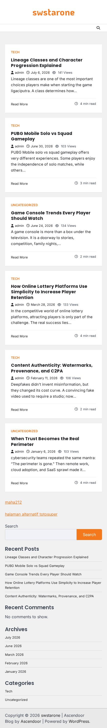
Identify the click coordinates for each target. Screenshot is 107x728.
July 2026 (12, 637)
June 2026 (13, 646)
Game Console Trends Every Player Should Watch (51, 215)
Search (11, 526)
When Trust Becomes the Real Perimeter (45, 441)
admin (19, 72)
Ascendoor (31, 721)
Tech (15, 52)
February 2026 (16, 663)
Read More (19, 104)
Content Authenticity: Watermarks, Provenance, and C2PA (52, 368)
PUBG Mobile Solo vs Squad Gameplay (41, 136)
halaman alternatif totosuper (31, 514)
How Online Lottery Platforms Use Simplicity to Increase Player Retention (49, 292)
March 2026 (14, 655)
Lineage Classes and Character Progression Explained (47, 62)
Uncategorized (24, 205)
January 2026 (15, 671)
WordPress (79, 721)
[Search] (98, 28)
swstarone (53, 11)
